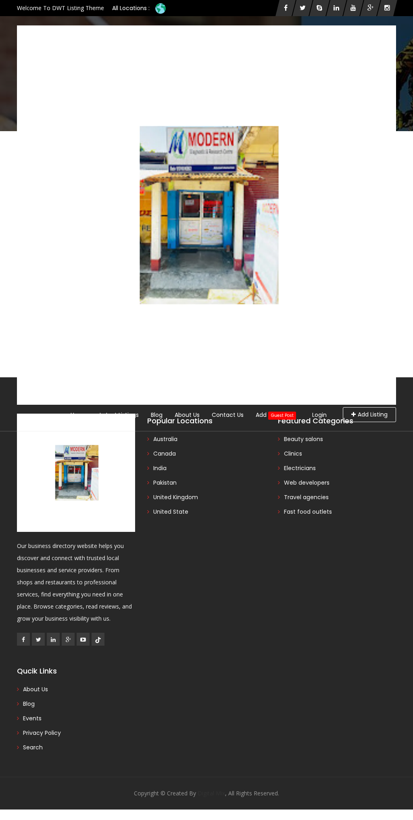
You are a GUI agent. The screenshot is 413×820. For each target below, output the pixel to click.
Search (33, 747)
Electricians (300, 468)
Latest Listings (119, 415)
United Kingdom (175, 497)
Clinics (293, 454)
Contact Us (228, 415)
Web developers (307, 483)
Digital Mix (211, 793)
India (160, 468)
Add (274, 415)
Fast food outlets (308, 512)
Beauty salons (303, 439)
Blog (157, 415)
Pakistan (165, 483)
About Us (187, 415)
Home (79, 415)
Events (32, 718)
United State (170, 512)
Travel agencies (306, 497)
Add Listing (373, 414)
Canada (164, 454)
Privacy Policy (42, 733)
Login (319, 415)
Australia (165, 439)
